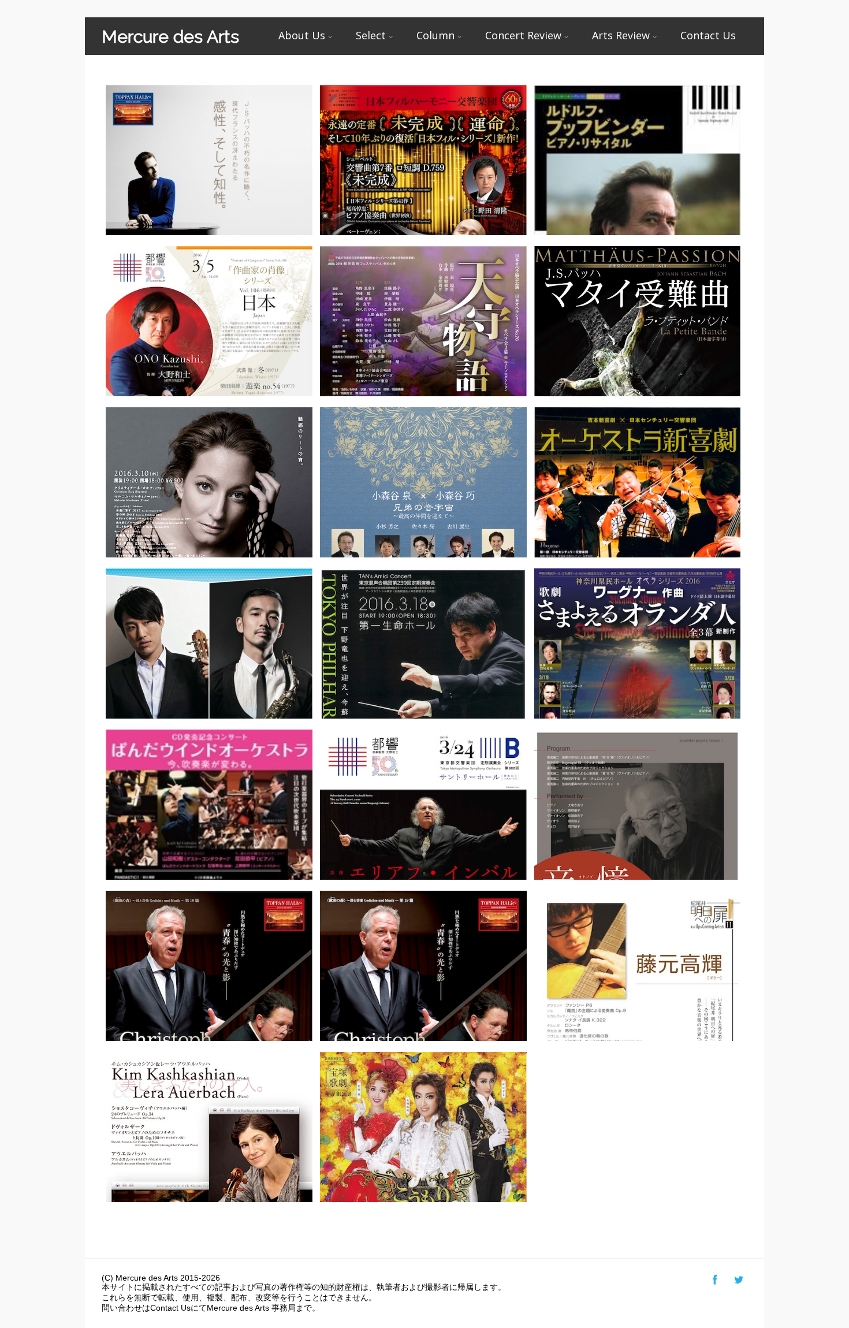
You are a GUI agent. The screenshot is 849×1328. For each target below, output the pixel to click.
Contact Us (708, 35)
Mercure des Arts (170, 37)
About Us (301, 35)
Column (435, 35)
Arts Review (621, 35)
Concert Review (523, 35)
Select (371, 35)
